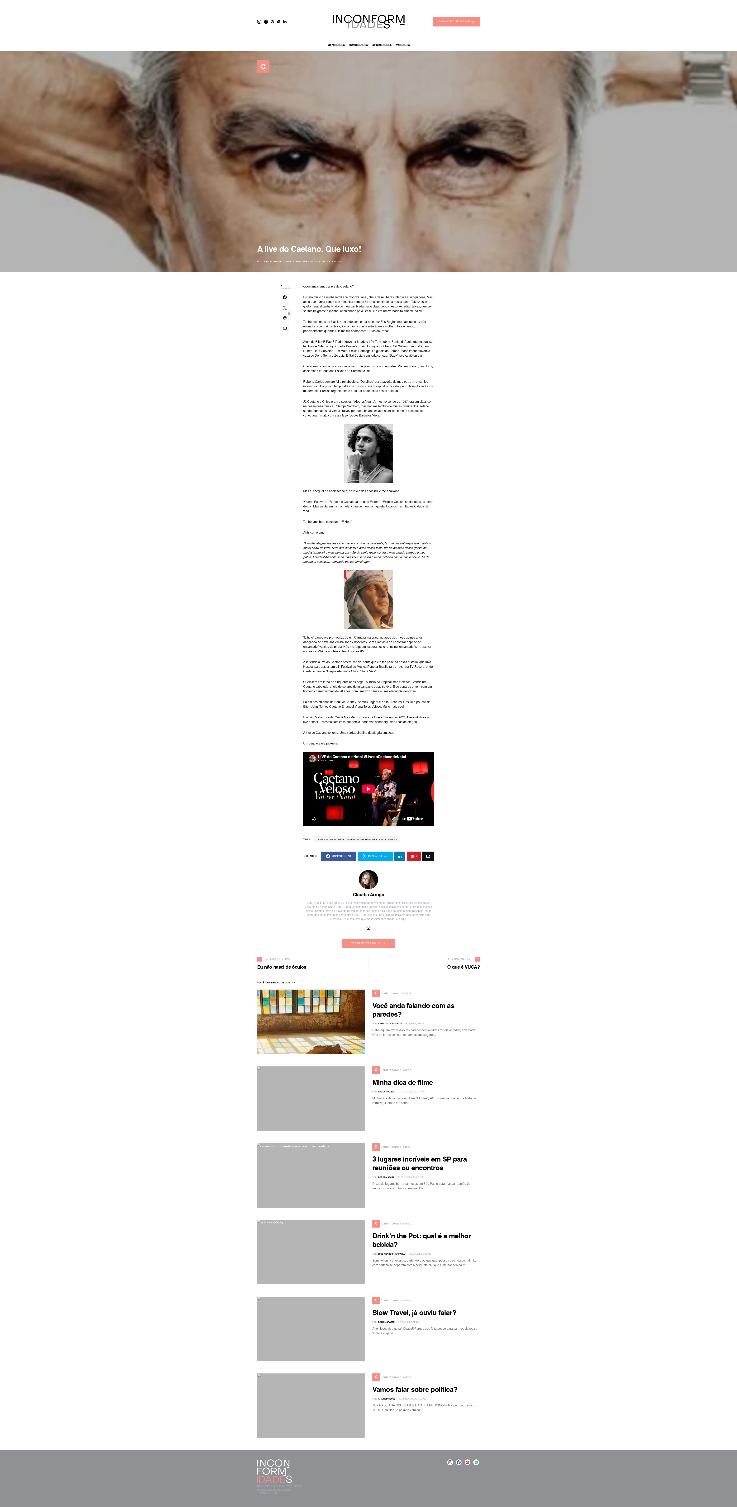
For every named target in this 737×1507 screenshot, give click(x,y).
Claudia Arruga (272, 261)
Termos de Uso (267, 1492)
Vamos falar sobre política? (415, 1389)
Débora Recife (386, 1177)
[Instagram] (259, 22)
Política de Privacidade (273, 1489)
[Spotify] (278, 22)
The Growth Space (289, 1486)
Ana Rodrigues (386, 1399)
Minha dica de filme (402, 1082)
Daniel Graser (386, 1322)
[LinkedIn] (285, 22)
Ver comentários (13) (366, 943)
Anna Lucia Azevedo (390, 1023)
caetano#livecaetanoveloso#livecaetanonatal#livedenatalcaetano (357, 839)
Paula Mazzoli (386, 1092)
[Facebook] (266, 22)
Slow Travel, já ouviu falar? (414, 1313)
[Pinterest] (272, 22)
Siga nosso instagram (454, 22)
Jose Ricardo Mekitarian (392, 1254)
